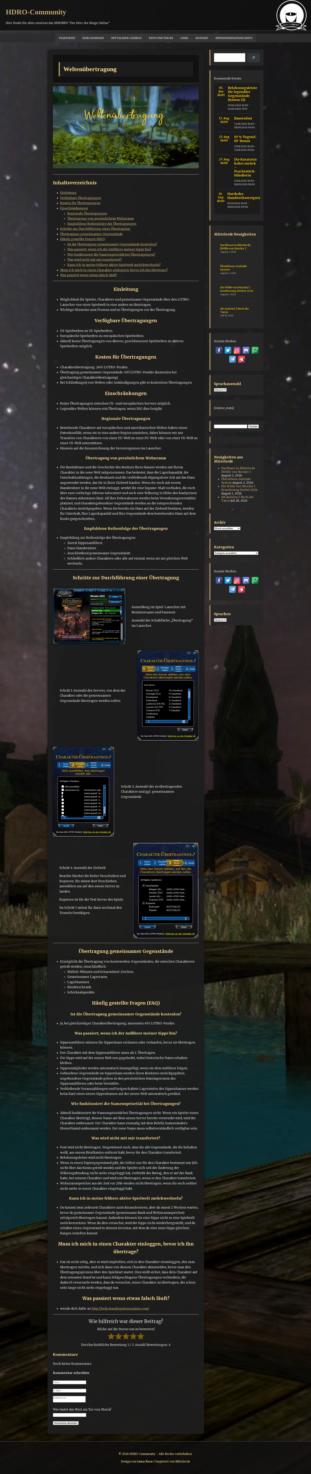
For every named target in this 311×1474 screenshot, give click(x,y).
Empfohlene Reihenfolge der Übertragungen (101, 224)
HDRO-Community (36, 12)
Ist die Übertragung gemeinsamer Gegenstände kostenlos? (112, 244)
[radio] (111, 1337)
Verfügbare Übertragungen (80, 198)
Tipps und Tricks (161, 38)
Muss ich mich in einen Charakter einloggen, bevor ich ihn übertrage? (114, 270)
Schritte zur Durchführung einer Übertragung (95, 229)
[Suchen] (253, 57)
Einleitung (68, 193)
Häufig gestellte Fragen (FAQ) (82, 239)
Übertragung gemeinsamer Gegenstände (91, 234)
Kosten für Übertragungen (80, 203)
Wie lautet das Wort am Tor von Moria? (82, 1409)
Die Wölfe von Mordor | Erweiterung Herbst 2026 (236, 289)
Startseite (67, 38)
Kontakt (201, 38)
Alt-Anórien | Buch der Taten (234, 310)
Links (184, 38)
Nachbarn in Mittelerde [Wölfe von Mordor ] (235, 246)
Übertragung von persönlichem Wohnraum (100, 219)
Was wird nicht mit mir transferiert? (94, 260)
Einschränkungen (74, 208)
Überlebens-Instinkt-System (234, 268)
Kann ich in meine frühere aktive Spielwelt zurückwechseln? (114, 265)
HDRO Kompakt (93, 38)
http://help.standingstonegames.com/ (120, 1309)
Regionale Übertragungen (87, 214)
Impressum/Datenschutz (233, 38)
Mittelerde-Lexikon (126, 38)
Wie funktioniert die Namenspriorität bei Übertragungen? (111, 255)
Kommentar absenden (65, 1423)
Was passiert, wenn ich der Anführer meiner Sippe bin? (109, 249)
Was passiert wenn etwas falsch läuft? (88, 275)
